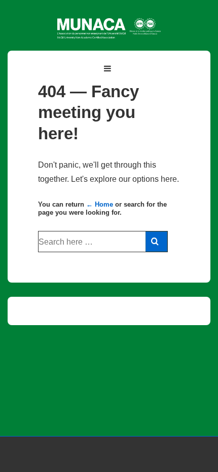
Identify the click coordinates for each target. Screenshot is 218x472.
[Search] (156, 241)
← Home (99, 204)
